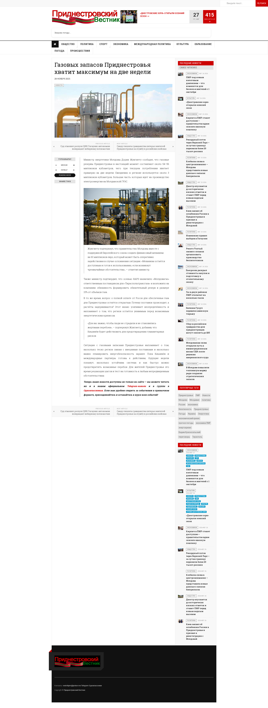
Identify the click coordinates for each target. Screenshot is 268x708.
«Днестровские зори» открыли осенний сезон (197, 105)
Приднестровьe (201, 409)
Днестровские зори (193, 501)
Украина (192, 414)
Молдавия (194, 400)
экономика (193, 404)
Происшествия (80, 50)
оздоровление (192, 506)
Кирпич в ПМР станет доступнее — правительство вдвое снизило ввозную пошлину (198, 124)
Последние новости (190, 63)
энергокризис (185, 428)
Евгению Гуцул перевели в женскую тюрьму (197, 311)
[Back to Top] (2, 705)
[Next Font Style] (73, 170)
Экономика (120, 44)
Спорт (103, 44)
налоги (199, 460)
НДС (188, 466)
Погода (59, 50)
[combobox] (238, 3)
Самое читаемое (188, 67)
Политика (87, 44)
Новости (55, 44)
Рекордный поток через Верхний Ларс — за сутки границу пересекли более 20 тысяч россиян (198, 145)
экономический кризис (189, 418)
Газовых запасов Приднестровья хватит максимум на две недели (102, 68)
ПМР (198, 395)
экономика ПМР (203, 423)
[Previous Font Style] (56, 170)
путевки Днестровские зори (196, 511)
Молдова (183, 400)
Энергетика (203, 414)
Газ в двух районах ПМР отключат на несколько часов (196, 295)
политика (206, 400)
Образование (203, 44)
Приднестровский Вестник (74, 690)
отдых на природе (193, 504)
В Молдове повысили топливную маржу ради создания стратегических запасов (197, 373)
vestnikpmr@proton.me (72, 686)
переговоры (184, 437)
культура (204, 504)
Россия (182, 404)
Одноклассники (95, 686)
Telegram (84, 686)
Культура (183, 44)
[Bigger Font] (73, 165)
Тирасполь (197, 437)
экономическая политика (196, 463)
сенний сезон (192, 509)
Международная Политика (152, 44)
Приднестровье (186, 395)
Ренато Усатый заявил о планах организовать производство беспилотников (195, 254)
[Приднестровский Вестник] (86, 18)
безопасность (185, 409)
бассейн (202, 506)
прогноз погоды (186, 423)
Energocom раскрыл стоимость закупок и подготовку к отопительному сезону (198, 276)
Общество (68, 44)
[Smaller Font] (56, 165)
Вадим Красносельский (189, 432)
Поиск (262, 3)
